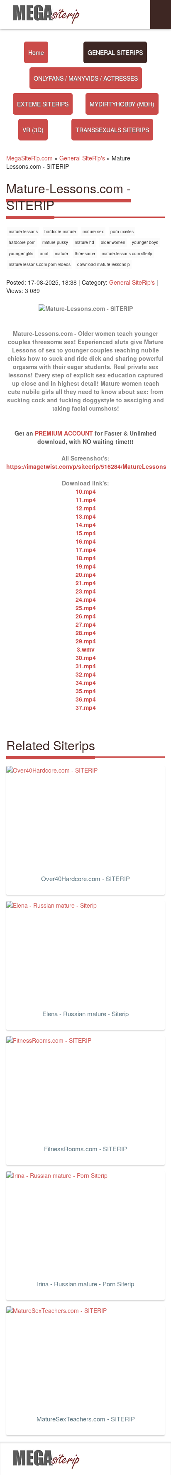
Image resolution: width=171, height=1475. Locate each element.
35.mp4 (86, 691)
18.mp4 (86, 558)
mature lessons (23, 231)
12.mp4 (86, 508)
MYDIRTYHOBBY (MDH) (122, 104)
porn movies (122, 231)
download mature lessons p (103, 264)
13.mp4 (86, 516)
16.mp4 (86, 541)
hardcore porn (22, 242)
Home (36, 52)
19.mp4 (86, 566)
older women (113, 242)
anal (44, 253)
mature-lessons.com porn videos (40, 264)
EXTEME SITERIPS (42, 104)
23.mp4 (86, 591)
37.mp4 (86, 707)
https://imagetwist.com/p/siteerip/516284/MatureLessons (86, 466)
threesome (85, 253)
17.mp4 (86, 549)
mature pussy (55, 242)
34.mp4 (86, 682)
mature (61, 253)
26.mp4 (86, 616)
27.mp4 (86, 624)
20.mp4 (86, 574)
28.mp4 (86, 632)
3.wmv (86, 649)
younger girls (21, 253)
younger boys (145, 242)
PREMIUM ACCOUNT (64, 433)
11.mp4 (86, 499)
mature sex (93, 231)
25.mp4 (86, 607)
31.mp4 (86, 666)
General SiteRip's (132, 282)
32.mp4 (86, 674)
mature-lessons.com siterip (127, 253)
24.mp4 (86, 599)
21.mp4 (86, 583)
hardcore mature (60, 231)
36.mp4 (86, 699)
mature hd (84, 242)
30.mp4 (86, 657)
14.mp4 (86, 524)
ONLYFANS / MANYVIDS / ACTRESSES (86, 78)
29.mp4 (86, 641)
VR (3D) (33, 130)
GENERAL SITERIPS (115, 52)
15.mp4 (86, 533)
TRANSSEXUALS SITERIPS (112, 130)
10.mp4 (86, 491)
